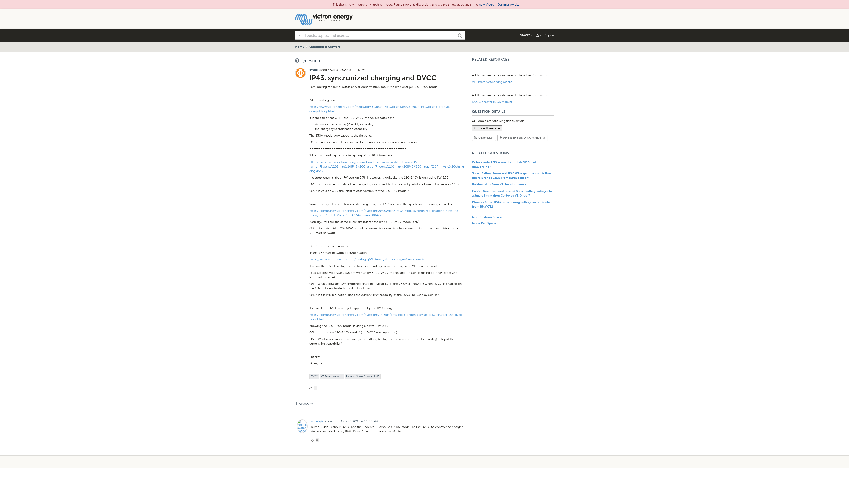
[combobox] (380, 35)
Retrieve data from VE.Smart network (499, 184)
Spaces (525, 35)
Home (299, 46)
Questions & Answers (324, 46)
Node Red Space (484, 223)
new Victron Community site (499, 4)
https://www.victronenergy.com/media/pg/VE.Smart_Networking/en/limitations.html (368, 259)
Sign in (549, 35)
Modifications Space (487, 217)
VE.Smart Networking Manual (492, 82)
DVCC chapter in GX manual (492, 102)
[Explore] (539, 35)
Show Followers (485, 128)
